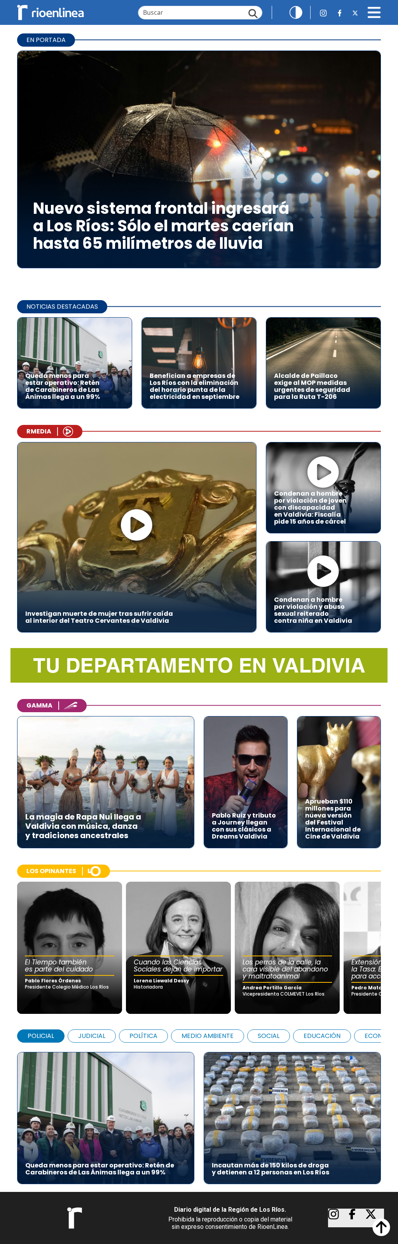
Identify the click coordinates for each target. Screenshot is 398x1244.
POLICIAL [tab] (41, 1035)
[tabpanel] (199, 1114)
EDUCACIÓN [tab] (322, 1035)
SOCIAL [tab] (268, 1035)
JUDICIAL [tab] (91, 1035)
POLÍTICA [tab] (143, 1035)
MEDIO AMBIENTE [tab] (208, 1035)
